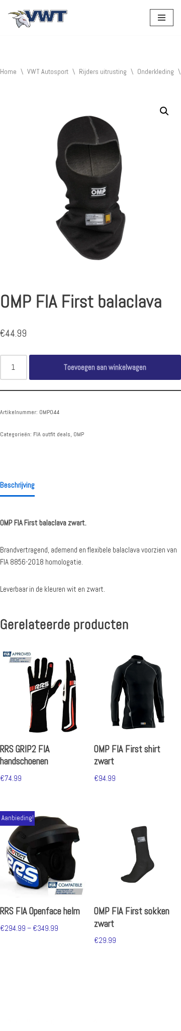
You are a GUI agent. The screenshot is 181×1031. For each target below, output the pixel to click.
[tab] (17, 486)
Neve (15, 1020)
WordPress (108, 1020)
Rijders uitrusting (103, 71)
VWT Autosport (47, 71)
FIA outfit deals (51, 434)
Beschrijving (17, 485)
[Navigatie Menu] (161, 17)
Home (8, 71)
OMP (78, 434)
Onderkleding (155, 71)
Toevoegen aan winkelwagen (105, 367)
